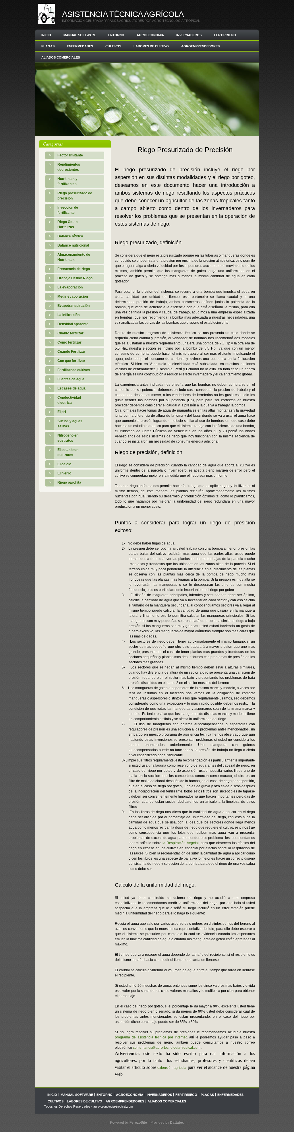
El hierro (64, 473)
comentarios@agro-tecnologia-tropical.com (166, 1048)
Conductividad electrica (69, 400)
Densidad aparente (72, 324)
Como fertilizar (69, 342)
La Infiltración (68, 315)
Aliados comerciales (60, 57)
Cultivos (113, 46)
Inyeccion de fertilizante (67, 210)
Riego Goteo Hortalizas (67, 224)
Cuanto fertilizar (70, 333)
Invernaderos (189, 35)
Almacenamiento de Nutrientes (73, 257)
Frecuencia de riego (73, 269)
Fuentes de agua (70, 379)
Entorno (116, 35)
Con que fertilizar (71, 361)
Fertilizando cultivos (73, 370)
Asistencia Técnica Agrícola (123, 14)
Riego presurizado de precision (74, 195)
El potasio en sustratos (67, 452)
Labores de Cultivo (151, 46)
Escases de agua (71, 388)
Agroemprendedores (200, 46)
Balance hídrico (70, 236)
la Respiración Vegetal (180, 843)
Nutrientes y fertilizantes (67, 181)
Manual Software (79, 35)
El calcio (64, 464)
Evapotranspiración (73, 306)
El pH (61, 412)
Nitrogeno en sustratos (67, 438)
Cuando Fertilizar (71, 352)
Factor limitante (70, 155)
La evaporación (70, 287)
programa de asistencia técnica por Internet (151, 1037)
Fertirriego (225, 35)
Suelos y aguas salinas (69, 423)
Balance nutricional (73, 245)
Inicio (46, 35)
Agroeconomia (150, 35)
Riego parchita (69, 482)
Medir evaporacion (72, 296)
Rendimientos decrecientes (68, 167)
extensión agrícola (171, 1068)
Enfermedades (80, 46)
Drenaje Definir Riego (74, 278)
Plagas (48, 46)
